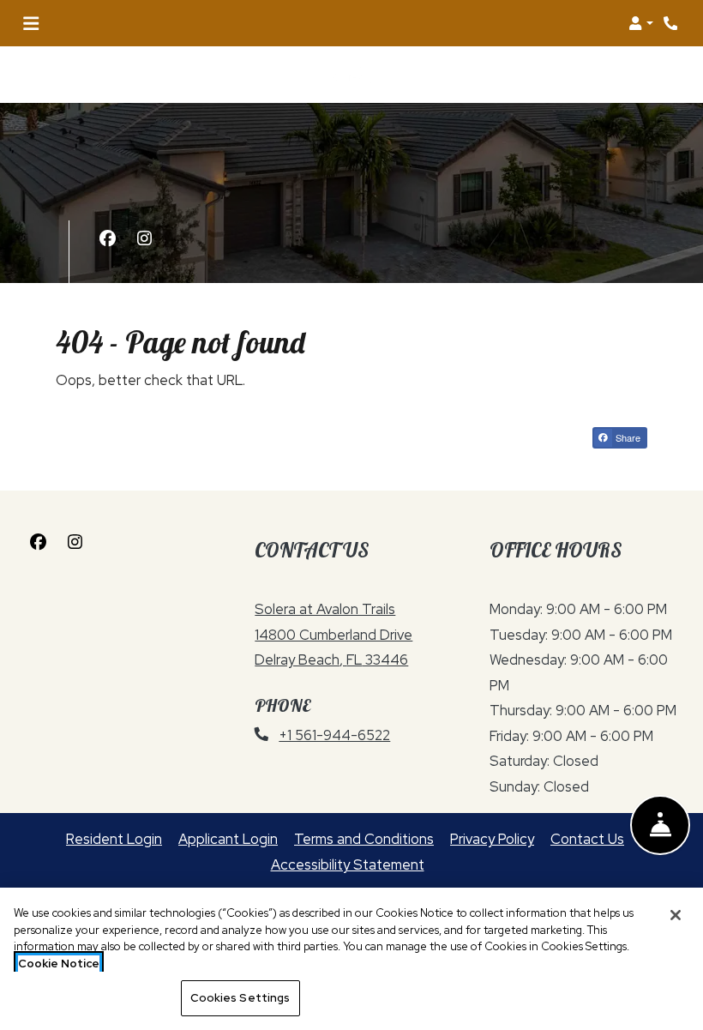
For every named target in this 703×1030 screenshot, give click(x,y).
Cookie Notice (58, 963)
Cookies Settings (240, 998)
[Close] (675, 915)
